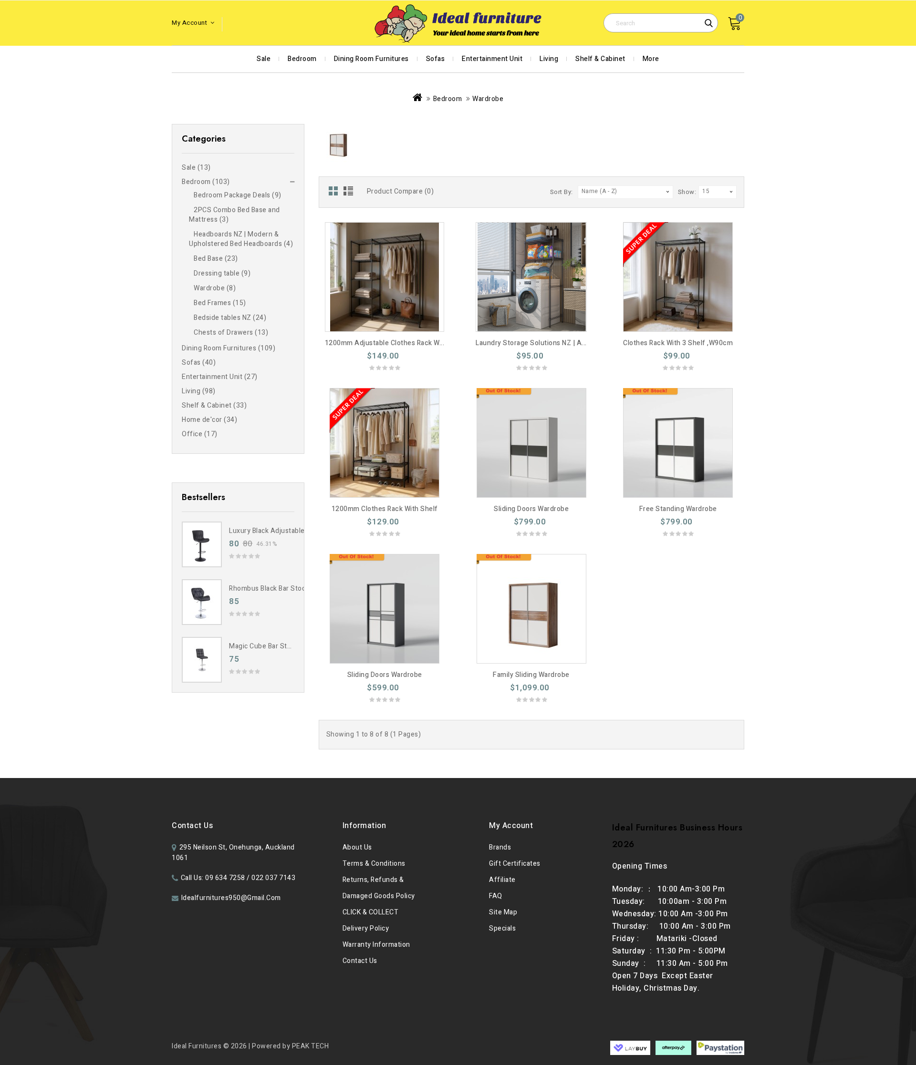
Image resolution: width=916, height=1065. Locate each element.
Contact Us (360, 961)
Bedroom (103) (206, 182)
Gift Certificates (515, 864)
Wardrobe (487, 99)
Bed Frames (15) (220, 303)
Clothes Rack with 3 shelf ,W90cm (678, 343)
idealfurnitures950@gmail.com (231, 898)
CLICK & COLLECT (371, 912)
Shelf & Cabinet (600, 59)
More (651, 59)
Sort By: (561, 191)
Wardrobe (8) (215, 288)
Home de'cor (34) (209, 420)
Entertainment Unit (492, 59)
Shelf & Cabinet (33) (214, 405)
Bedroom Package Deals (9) (237, 195)
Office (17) (200, 434)
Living (549, 59)
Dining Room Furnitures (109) (228, 348)
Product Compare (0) (400, 191)
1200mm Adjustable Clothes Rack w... (385, 343)
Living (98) (199, 391)
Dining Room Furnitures (371, 59)
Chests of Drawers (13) (231, 333)
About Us (357, 847)
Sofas (435, 59)
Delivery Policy (366, 928)
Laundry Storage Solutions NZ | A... (531, 343)
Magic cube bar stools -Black (275, 646)
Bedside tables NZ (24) (230, 318)
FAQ (495, 896)
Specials (502, 928)
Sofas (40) (199, 363)
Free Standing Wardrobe (678, 509)
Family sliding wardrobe (531, 675)
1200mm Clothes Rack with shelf (385, 509)
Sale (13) (196, 168)
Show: (687, 191)
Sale (264, 59)
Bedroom (302, 59)
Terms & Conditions (374, 864)
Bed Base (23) (216, 259)
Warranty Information (376, 945)
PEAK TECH (310, 1046)
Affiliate (502, 880)
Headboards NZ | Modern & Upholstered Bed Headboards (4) (241, 239)
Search (708, 22)
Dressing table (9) (222, 273)
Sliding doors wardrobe (531, 509)
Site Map (503, 912)
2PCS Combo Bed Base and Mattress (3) (234, 215)
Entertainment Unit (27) (220, 377)
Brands (500, 847)
